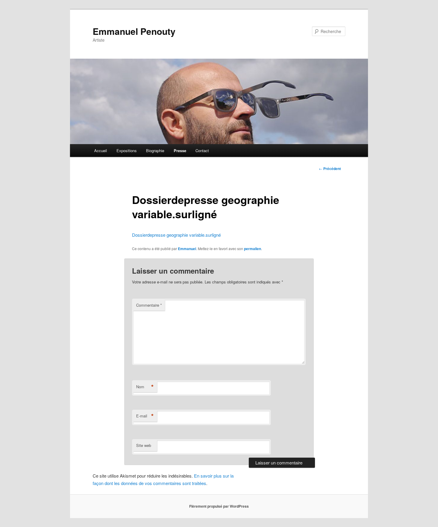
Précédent (330, 168)
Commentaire (149, 305)
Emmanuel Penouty (134, 31)
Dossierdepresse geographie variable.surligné (176, 235)
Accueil (100, 150)
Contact (202, 150)
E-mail (145, 416)
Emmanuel (187, 248)
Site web (143, 445)
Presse (180, 150)
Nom (145, 387)
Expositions (127, 150)
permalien (252, 248)
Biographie (155, 150)
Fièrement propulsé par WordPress (219, 506)
